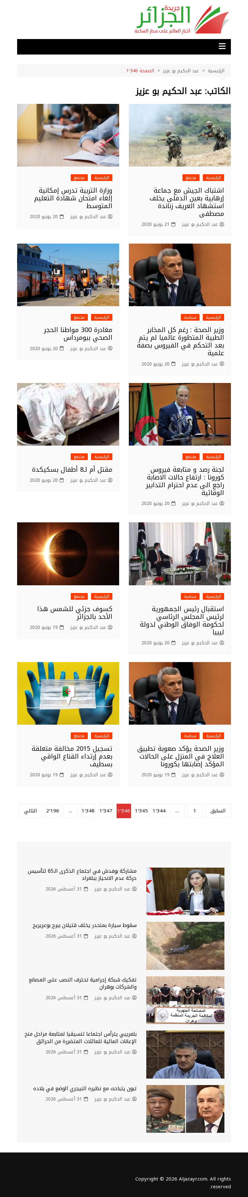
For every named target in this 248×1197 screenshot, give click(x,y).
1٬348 (88, 810)
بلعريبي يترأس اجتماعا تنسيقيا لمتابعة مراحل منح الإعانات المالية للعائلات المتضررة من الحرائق (81, 1037)
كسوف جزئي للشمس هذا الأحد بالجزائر (74, 613)
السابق (218, 810)
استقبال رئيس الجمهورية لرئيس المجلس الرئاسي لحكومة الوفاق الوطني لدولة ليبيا (182, 620)
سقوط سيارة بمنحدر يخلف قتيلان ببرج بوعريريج (85, 925)
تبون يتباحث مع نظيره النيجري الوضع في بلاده (85, 1088)
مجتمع (191, 177)
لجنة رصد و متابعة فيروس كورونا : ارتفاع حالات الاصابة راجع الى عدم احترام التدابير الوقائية (185, 481)
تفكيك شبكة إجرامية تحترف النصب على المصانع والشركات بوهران (83, 983)
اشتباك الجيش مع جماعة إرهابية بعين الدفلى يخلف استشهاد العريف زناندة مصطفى (187, 202)
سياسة (190, 317)
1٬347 (105, 810)
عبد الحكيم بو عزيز (200, 224)
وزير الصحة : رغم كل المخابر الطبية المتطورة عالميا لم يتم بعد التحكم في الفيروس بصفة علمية (180, 341)
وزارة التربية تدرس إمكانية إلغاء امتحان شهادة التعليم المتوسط (73, 198)
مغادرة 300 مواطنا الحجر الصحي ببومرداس (78, 334)
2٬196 (52, 810)
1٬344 (159, 810)
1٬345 (141, 810)
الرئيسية (213, 177)
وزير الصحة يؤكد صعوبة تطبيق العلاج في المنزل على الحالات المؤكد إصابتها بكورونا (180, 756)
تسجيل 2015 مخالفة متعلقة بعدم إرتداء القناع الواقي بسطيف (72, 756)
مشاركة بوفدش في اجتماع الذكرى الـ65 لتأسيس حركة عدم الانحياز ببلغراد (82, 874)
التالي (30, 810)
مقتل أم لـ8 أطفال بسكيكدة (72, 469)
